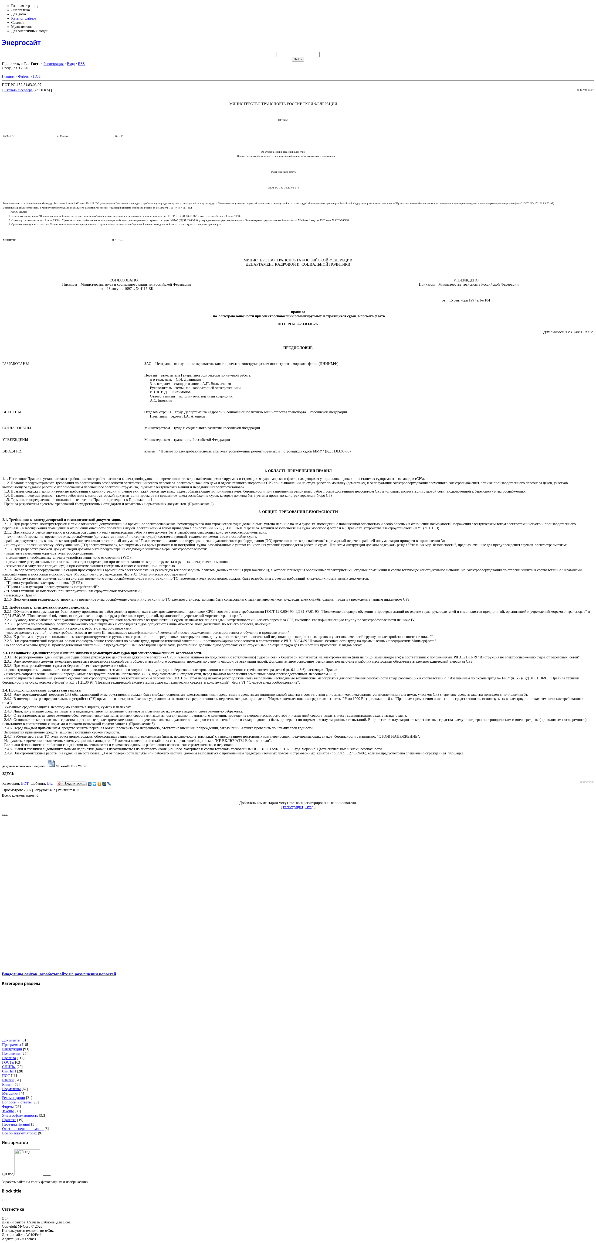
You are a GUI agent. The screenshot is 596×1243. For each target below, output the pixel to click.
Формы (8, 1107)
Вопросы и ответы (17, 1102)
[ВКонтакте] (89, 784)
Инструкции (12, 1049)
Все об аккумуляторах (19, 1133)
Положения (11, 1053)
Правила (9, 1058)
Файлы (23, 76)
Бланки (8, 1080)
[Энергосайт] (21, 42)
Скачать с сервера (18, 90)
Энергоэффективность (20, 1115)
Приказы (9, 1120)
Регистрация (54, 64)
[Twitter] (94, 784)
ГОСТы (8, 1062)
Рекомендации (13, 1098)
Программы (11, 1045)
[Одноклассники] (99, 784)
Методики (10, 1093)
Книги (7, 1084)
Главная (8, 76)
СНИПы (9, 1067)
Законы (8, 1111)
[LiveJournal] (109, 784)
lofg (50, 783)
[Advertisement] (37, 893)
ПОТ (37, 76)
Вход (71, 64)
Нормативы (11, 1089)
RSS (81, 64)
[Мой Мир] (104, 784)
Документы (11, 1040)
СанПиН (9, 1071)
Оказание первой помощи (23, 1129)
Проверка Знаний (16, 1124)
